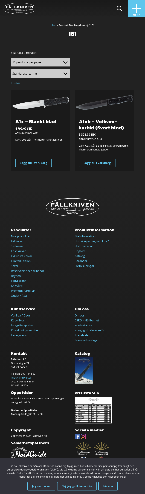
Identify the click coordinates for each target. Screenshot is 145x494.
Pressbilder (82, 335)
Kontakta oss (83, 325)
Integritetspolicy (22, 325)
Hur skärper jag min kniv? (92, 241)
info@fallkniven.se (21, 377)
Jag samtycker (41, 486)
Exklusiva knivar (21, 256)
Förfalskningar (84, 266)
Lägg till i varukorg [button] (33, 163)
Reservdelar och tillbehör (27, 271)
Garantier (81, 261)
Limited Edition (21, 261)
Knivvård (16, 286)
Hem (53, 25)
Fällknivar (17, 241)
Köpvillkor (17, 320)
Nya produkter (21, 236)
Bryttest (80, 251)
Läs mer (108, 486)
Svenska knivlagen (87, 340)
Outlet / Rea (19, 296)
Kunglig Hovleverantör (90, 330)
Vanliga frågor (20, 315)
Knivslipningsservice (24, 330)
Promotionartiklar (23, 291)
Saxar (14, 266)
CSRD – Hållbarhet (87, 320)
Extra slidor (18, 281)
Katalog (80, 256)
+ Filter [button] (15, 83)
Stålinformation (85, 236)
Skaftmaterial (83, 246)
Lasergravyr (19, 335)
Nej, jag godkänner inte (77, 486)
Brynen (16, 276)
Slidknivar (17, 246)
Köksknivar (18, 251)
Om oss (80, 315)
